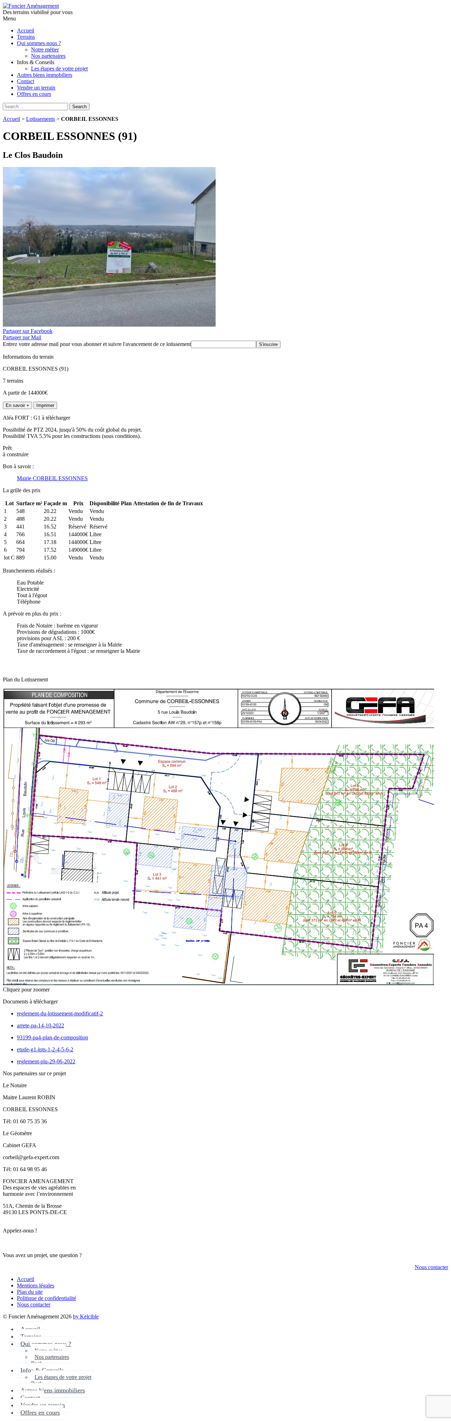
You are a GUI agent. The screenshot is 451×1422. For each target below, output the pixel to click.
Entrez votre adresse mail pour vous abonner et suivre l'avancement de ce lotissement (97, 344)
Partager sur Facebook (27, 331)
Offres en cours (40, 1412)
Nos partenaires (52, 1357)
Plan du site (30, 1292)
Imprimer (45, 405)
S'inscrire (268, 344)
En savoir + (17, 405)
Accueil (11, 119)
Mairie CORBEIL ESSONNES (52, 478)
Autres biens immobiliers (52, 1390)
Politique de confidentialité (46, 1298)
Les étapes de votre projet (63, 1377)
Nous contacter (431, 1267)
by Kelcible (86, 1316)
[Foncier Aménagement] (31, 6)
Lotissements (40, 119)
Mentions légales (35, 1285)
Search (79, 106)
